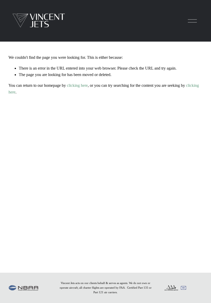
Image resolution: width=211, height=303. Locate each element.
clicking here (77, 85)
